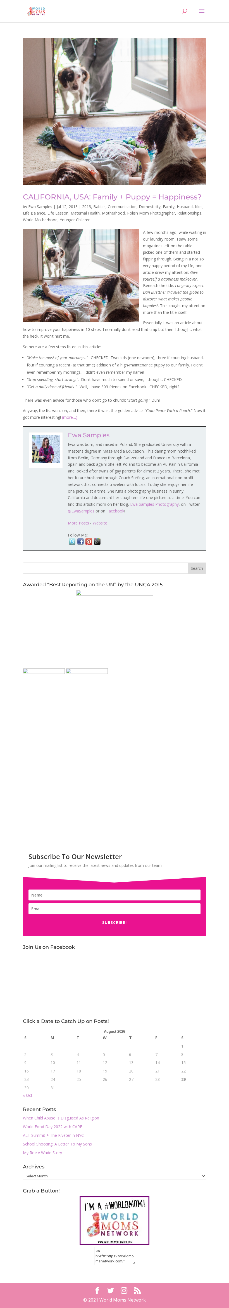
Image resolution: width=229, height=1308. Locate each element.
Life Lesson (57, 213)
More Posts (78, 523)
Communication (122, 206)
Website (100, 523)
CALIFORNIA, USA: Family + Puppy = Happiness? (112, 196)
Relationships (189, 213)
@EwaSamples (81, 511)
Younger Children (75, 219)
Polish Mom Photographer (151, 213)
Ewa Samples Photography (154, 504)
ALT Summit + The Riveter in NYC (53, 1135)
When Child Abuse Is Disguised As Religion (61, 1118)
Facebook (115, 511)
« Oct (27, 1095)
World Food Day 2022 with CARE (52, 1126)
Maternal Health (85, 213)
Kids (198, 206)
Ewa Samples (40, 206)
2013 (86, 206)
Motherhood (113, 213)
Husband (185, 206)
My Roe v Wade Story (42, 1152)
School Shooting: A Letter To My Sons (57, 1144)
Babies (99, 206)
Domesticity (150, 206)
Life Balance (34, 213)
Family (169, 206)
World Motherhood (40, 219)
